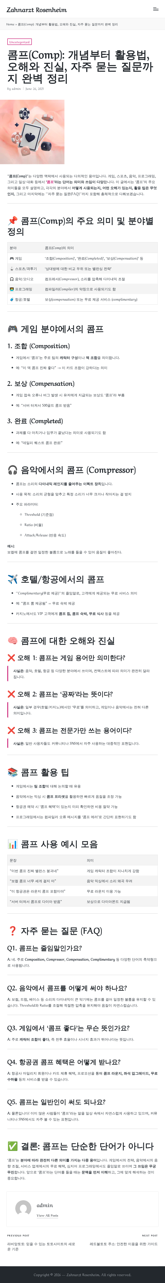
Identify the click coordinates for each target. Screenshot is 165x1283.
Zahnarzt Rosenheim (36, 8)
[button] (47, 1215)
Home (10, 24)
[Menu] (156, 9)
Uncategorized (19, 42)
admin (45, 1204)
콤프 (50, 181)
